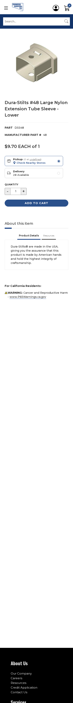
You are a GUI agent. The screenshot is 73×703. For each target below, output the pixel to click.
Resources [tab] (48, 235)
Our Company (21, 673)
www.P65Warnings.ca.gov (28, 297)
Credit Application (24, 687)
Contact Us (19, 692)
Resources (18, 683)
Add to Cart (36, 203)
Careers (16, 678)
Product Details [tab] (29, 235)
